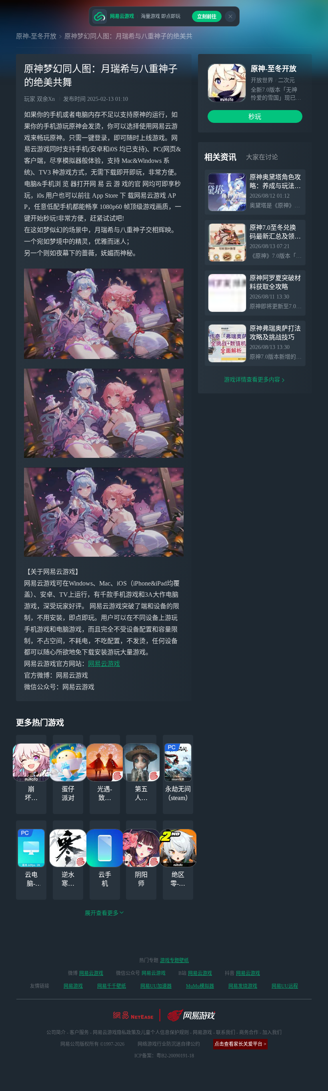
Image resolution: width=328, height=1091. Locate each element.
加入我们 (272, 1032)
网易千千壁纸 (111, 986)
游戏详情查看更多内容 (252, 380)
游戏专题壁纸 (174, 960)
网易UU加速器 (156, 986)
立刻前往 (206, 17)
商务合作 (248, 1032)
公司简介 (56, 1032)
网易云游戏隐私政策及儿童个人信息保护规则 (141, 1032)
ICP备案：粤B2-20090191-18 (164, 1056)
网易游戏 (73, 986)
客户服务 (79, 1032)
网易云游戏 (104, 663)
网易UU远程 (285, 986)
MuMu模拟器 (200, 986)
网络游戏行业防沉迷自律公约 (169, 1044)
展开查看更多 (101, 913)
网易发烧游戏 (242, 986)
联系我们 (225, 1032)
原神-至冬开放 (36, 36)
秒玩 (254, 116)
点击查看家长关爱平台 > (240, 1044)
